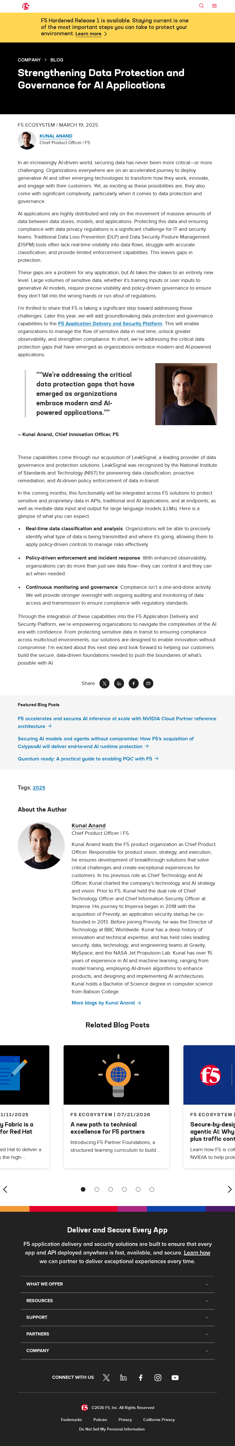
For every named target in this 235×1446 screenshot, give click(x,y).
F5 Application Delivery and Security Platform (110, 324)
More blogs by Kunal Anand (103, 1003)
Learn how (197, 1252)
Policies (100, 1419)
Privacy (125, 1419)
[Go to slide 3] (110, 1189)
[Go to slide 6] (152, 1189)
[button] (186, 394)
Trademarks (71, 1419)
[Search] (201, 6)
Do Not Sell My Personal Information (112, 1429)
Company (29, 60)
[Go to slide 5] (138, 1189)
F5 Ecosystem (91, 1114)
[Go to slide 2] (97, 1189)
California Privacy (159, 1419)
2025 (39, 788)
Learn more (88, 33)
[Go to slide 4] (124, 1189)
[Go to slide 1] (83, 1189)
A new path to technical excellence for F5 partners (107, 1128)
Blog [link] (56, 60)
